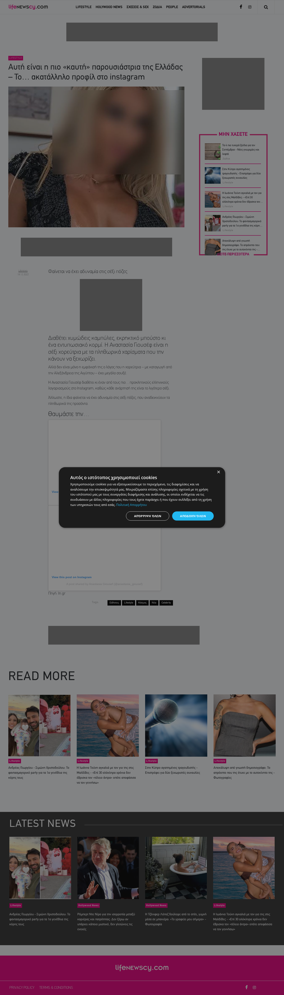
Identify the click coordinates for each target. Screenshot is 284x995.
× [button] (218, 472)
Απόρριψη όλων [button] (147, 516)
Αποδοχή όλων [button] (193, 516)
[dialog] (142, 497)
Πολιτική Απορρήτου (131, 504)
